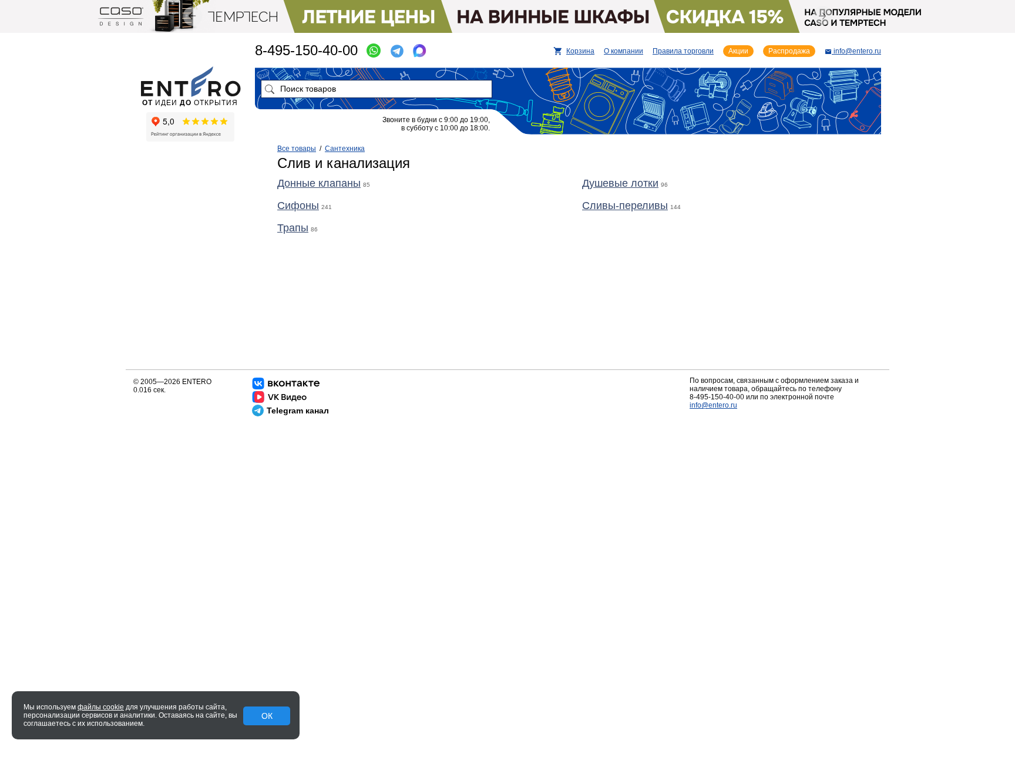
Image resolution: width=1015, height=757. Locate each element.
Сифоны (298, 205)
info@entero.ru (713, 405)
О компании (623, 51)
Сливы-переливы (625, 205)
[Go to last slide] (192, 16)
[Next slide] (822, 15)
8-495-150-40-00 (306, 50)
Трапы (292, 228)
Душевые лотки (620, 183)
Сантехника (345, 148)
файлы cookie (101, 707)
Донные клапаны (319, 183)
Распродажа (789, 51)
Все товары (296, 148)
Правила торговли (683, 51)
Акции (738, 51)
